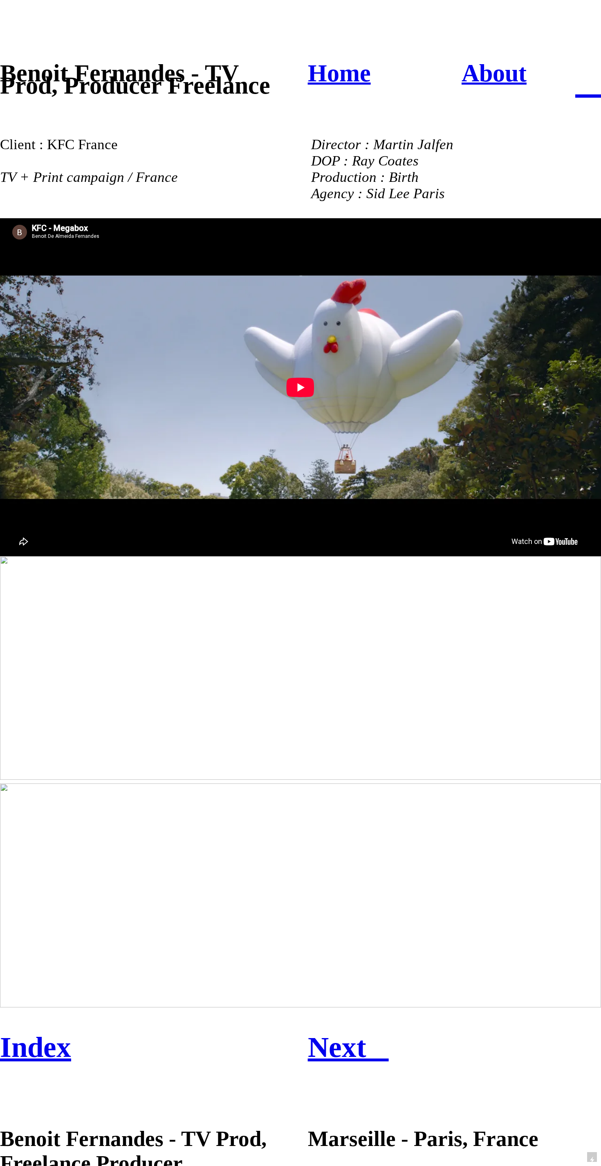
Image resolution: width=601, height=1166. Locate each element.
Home (339, 73)
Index (35, 1047)
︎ (588, 81)
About (494, 73)
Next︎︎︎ (348, 1047)
